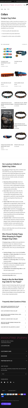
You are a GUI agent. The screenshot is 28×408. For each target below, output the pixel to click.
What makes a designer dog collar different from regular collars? (10, 307)
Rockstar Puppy (7, 242)
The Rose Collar (18, 61)
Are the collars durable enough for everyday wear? (10, 323)
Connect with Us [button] (4, 379)
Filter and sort (6, 44)
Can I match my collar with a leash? (10, 327)
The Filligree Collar (19, 82)
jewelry (20, 208)
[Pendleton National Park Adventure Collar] (7, 136)
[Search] (24, 5)
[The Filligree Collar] (20, 74)
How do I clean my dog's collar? (9, 319)
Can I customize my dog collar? (9, 311)
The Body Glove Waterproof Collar (5, 62)
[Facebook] (2, 382)
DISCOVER (4, 356)
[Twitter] (5, 382)
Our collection (5, 169)
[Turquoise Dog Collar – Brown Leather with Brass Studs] (7, 94)
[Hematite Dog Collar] (20, 136)
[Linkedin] (14, 382)
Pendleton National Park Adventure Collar (7, 145)
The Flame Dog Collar (6, 82)
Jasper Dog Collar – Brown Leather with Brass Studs (20, 103)
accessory (22, 21)
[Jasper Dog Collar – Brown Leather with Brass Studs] (20, 94)
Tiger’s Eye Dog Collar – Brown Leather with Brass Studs (20, 125)
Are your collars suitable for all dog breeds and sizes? (11, 315)
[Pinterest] (11, 382)
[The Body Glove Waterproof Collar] (7, 53)
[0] (26, 5)
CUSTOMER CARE (6, 351)
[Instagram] (8, 382)
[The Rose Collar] (20, 53)
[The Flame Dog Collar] (7, 74)
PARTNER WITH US (6, 361)
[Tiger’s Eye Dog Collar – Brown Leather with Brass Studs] (20, 115)
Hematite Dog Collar (19, 144)
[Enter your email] (25, 374)
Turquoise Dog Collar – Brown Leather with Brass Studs (7, 104)
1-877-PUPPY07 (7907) (5, 345)
